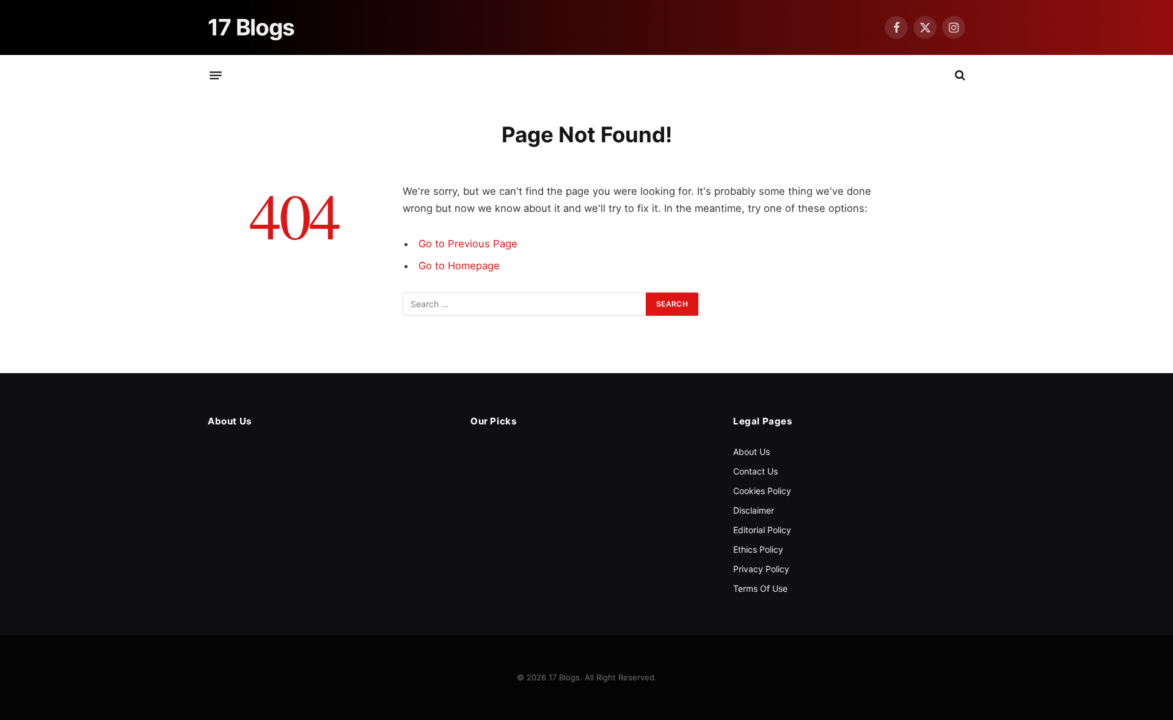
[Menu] (216, 75)
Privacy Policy (761, 569)
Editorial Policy (762, 530)
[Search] (958, 75)
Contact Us (755, 471)
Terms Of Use (760, 588)
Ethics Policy (758, 549)
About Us (751, 451)
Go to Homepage (459, 266)
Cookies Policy (762, 490)
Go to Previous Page (467, 244)
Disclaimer (753, 510)
